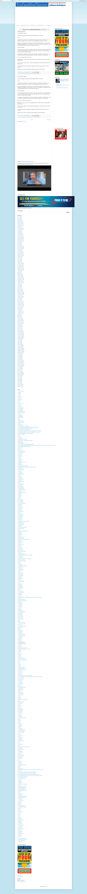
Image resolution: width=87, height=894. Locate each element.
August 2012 (19, 308)
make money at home (21, 634)
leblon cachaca (20, 616)
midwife (19, 650)
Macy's (19, 628)
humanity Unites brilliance (22, 565)
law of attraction (20, 612)
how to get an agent (21, 559)
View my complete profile (21, 881)
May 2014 (19, 286)
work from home (20, 833)
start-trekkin (20, 781)
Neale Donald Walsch (21, 667)
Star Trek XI (20, 779)
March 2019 (19, 245)
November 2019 (20, 238)
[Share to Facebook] (37, 72)
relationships (20, 726)
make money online (21, 635)
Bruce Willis (20, 453)
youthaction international (22, 839)
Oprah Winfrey (20, 692)
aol (18, 418)
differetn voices (20, 506)
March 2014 (19, 289)
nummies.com (20, 682)
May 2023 (19, 219)
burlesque (20, 456)
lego (19, 620)
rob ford (19, 734)
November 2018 (20, 248)
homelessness (20, 556)
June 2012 (19, 310)
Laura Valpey (20, 610)
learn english (20, 615)
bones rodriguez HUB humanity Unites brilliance (26, 444)
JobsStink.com (33, 25)
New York (19, 673)
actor (19, 398)
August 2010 (19, 324)
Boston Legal (20, 447)
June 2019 (19, 242)
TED (19, 792)
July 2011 (19, 314)
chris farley (20, 477)
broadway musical (21, 452)
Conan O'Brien (20, 486)
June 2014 (19, 285)
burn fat (19, 457)
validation (19, 821)
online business (20, 688)
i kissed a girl (20, 568)
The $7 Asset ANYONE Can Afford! (61, 87)
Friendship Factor (21, 528)
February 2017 (19, 263)
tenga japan (20, 793)
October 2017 (19, 254)
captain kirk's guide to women (23, 465)
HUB (19, 562)
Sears (19, 745)
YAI (18, 837)
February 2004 (19, 384)
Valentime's (20, 817)
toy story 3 (20, 808)
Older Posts (49, 119)
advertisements (20, 403)
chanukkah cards (21, 474)
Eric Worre (20, 518)
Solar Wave (20, 763)
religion (19, 727)
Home (18, 25)
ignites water (20, 570)
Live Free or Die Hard (21, 623)
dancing (19, 497)
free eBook (20, 526)
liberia (19, 621)
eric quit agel (20, 517)
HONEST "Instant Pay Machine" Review (25, 161)
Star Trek (19, 770)
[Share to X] (36, 72)
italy (19, 582)
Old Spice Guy (20, 686)
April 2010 (19, 328)
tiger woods (20, 803)
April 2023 (19, 220)
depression (20, 504)
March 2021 (19, 227)
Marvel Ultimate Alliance (29, 73)
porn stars (20, 708)
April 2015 (19, 273)
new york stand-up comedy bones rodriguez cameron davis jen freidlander (30, 676)
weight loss (20, 827)
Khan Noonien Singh (21, 599)
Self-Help (39, 73)
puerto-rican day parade (22, 717)
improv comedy (20, 573)
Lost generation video (21, 626)
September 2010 (20, 322)
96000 (19, 393)
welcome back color (21, 828)
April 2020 (19, 232)
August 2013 (19, 297)
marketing (20, 639)
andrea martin (20, 415)
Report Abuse (20, 876)
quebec (19, 720)
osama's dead (20, 694)
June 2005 (19, 381)
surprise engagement (21, 788)
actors (19, 400)
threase (19, 802)
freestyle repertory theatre (22, 527)
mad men (19, 629)
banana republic (21, 422)
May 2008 (19, 356)
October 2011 (19, 313)
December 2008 (20, 348)
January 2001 (19, 386)
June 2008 (19, 355)
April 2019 (19, 244)
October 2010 (19, 321)
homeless (19, 552)
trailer (19, 809)
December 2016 (20, 266)
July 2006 (19, 377)
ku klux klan (20, 604)
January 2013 (19, 303)
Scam (19, 741)
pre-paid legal (20, 709)
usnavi (19, 816)
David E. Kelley (20, 500)
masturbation (20, 644)
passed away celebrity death (23, 699)
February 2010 (19, 331)
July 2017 (19, 257)
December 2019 (20, 237)
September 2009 (20, 337)
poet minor (20, 705)
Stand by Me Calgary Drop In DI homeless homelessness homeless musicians (30, 769)
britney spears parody (21, 451)
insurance (20, 580)
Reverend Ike (20, 728)
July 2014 (19, 284)
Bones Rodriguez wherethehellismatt (24, 446)
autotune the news (21, 421)
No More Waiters (41, 25)
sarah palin (20, 739)
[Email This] (34, 72)
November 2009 (20, 334)
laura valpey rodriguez (22, 611)
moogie (19, 655)
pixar (19, 704)
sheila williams (20, 756)
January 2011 (19, 319)
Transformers (20, 811)
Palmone (19, 697)
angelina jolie (20, 416)
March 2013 (19, 301)
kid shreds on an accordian (22, 600)
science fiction (20, 744)
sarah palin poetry (21, 740)
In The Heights (20, 575)
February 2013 (19, 302)
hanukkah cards (20, 541)
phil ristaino (20, 703)
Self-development (35, 73)
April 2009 (19, 343)
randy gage (20, 723)
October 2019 (19, 239)
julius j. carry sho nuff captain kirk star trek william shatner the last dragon (30, 597)
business (19, 458)
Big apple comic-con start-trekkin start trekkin (25, 440)
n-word (19, 664)
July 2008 (19, 354)
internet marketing (21, 581)
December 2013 (20, 292)
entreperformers (20, 515)
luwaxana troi (20, 627)
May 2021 (19, 226)
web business (20, 826)
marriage (19, 640)
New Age (19, 670)
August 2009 (19, 338)
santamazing (20, 738)
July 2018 (19, 250)
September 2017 (20, 255)
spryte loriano (20, 768)
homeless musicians (21, 553)
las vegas (19, 608)
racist (19, 722)
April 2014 (19, 287)
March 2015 (19, 274)
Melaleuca (20, 646)
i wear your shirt (20, 569)
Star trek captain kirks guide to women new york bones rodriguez (28, 774)
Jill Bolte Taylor (20, 591)
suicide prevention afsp (22, 786)
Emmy (19, 512)
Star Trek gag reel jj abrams (22, 776)
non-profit (19, 680)
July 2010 (19, 325)
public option (20, 716)
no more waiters (20, 679)
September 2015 (20, 269)
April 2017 (19, 261)
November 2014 (20, 279)
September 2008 (20, 351)
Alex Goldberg (20, 409)
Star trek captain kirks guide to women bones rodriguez (27, 773)
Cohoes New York (21, 481)
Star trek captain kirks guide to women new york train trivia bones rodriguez (30, 775)
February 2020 (19, 234)
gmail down (20, 532)
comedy (19, 482)
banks (19, 423)
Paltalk (19, 698)
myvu (19, 663)
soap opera (20, 761)
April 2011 (19, 316)
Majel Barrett (20, 632)
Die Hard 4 (20, 505)
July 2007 (19, 367)
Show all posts (43, 29)
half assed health (21, 538)
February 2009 (19, 345)
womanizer (20, 832)
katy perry (19, 598)
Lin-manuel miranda (21, 622)
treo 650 (19, 814)
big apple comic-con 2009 (22, 439)
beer (19, 435)
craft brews (20, 494)
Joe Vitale (20, 594)
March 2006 (19, 380)
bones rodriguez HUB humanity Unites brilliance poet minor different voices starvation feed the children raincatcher (36, 445)
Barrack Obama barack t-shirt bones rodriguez (25, 433)
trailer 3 (19, 810)
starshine (19, 780)
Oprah (19, 691)
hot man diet (20, 557)
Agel (19, 404)
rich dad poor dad (21, 732)
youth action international (22, 838)
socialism (19, 762)
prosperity (20, 715)
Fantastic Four (20, 522)
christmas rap (20, 480)
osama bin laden (21, 693)
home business (20, 550)
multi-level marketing (21, 658)
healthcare (20, 545)
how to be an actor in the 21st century (24, 558)
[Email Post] (32, 72)
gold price (20, 533)
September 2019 (20, 240)
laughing (19, 609)
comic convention (21, 483)
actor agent (20, 399)
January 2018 (19, 251)
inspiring (19, 579)
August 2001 (19, 385)
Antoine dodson (20, 417)
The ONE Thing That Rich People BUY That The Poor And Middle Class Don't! (64, 80)
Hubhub (19, 563)
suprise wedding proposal (22, 787)
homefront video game (22, 551)
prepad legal (20, 710)
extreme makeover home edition (23, 521)
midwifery (19, 651)
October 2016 (19, 267)
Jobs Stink (20, 593)
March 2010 (19, 330)
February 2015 (19, 275)
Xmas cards (20, 835)
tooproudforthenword (21, 805)
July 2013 (19, 298)
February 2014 (19, 290)
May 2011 (19, 315)
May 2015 (19, 272)
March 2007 (19, 372)
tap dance (20, 791)
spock (19, 767)
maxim (19, 645)
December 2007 (20, 362)
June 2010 (19, 326)
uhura (19, 815)
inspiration (20, 576)
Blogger (45, 886)
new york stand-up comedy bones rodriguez (25, 675)
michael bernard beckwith (22, 647)
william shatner (20, 831)
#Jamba (19, 392)
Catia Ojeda (20, 471)
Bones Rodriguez (22, 73)
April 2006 (19, 379)
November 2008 (20, 349)
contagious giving (21, 488)
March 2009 (19, 344)
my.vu (19, 662)
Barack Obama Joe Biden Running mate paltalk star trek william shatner (29, 430)
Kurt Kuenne (20, 605)
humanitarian (20, 564)
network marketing (21, 668)
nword (19, 685)
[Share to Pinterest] (38, 72)
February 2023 (19, 222)
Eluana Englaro (20, 511)
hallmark (19, 540)
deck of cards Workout (21, 503)
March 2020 (19, 233)
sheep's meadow (21, 755)
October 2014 (19, 280)
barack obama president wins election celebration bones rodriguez (29, 432)
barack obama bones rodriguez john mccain (25, 428)
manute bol (20, 638)
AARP (19, 394)
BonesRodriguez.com (25, 25)
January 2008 (19, 361)
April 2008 (19, 357)
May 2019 (19, 243)
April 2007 (19, 371)
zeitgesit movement (21, 840)
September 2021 (20, 225)
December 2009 (20, 333)
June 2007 (19, 368)
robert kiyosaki (20, 735)
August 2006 (19, 375)
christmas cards (20, 479)
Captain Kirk (20, 464)
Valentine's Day (20, 820)
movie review (20, 657)
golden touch (20, 534)
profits (19, 714)
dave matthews (20, 499)
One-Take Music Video (22, 687)
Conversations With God (22, 492)
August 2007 (19, 366)
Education (20, 510)
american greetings (21, 412)
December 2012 (20, 304)
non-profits (20, 681)
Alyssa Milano (20, 410)
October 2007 (19, 363)
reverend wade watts (21, 729)
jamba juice (20, 585)
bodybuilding (20, 441)
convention (20, 491)
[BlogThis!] (35, 72)
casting (19, 470)
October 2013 (19, 295)
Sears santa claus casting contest (23, 746)
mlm (19, 652)
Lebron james (20, 617)
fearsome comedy (21, 523)
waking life (20, 822)
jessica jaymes (20, 587)
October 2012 (19, 307)
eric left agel (20, 516)
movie (19, 656)
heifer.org (19, 546)
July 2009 (19, 339)
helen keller (20, 547)
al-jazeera (20, 406)
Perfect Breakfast (21, 702)
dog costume (20, 509)
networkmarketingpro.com (22, 669)
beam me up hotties (21, 434)
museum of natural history (22, 659)
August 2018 (19, 249)
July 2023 (19, 216)
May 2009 (19, 342)
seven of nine (20, 752)
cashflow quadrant (21, 469)
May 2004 (19, 383)
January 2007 (19, 374)
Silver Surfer (20, 758)
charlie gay (20, 476)
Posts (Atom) (24, 121)
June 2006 (19, 378)
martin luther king (21, 641)
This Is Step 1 (48, 25)
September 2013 (20, 296)
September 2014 (20, 281)
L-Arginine (20, 606)
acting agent (20, 397)
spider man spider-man (22, 764)
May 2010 (19, 327)
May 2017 (19, 260)
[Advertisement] (43, 15)
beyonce (19, 436)
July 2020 (19, 231)
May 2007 (19, 369)
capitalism (20, 463)
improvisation (20, 574)
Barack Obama (20, 424)
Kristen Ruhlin (20, 603)
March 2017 (19, 262)
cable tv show (20, 459)
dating (19, 498)
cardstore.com (20, 468)
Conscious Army (21, 487)
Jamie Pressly (20, 586)
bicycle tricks (20, 438)
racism (19, 721)
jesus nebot (20, 588)
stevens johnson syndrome (22, 784)
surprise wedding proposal (22, 790)
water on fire (20, 823)
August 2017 (19, 256)
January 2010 (19, 332)
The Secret (20, 798)
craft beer (19, 493)
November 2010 (20, 320)
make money (20, 633)
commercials (20, 485)
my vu (19, 661)
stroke (19, 785)
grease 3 (19, 535)
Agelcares (20, 405)
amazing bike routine (21, 411)
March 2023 (19, 221)
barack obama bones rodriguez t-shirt (24, 429)
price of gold (20, 711)
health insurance (21, 544)
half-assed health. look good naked (24, 539)
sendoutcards (20, 751)
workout (19, 834)
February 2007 (19, 373)
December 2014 (20, 278)
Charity (19, 475)
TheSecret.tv (20, 799)
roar (19, 733)
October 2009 (19, 336)
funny (19, 529)
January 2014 (19, 291)
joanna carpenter (21, 592)
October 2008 (19, 350)
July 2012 (19, 309)
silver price (20, 757)
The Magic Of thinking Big (22, 796)
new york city (20, 674)
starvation (19, 782)
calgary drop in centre (21, 462)
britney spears (20, 450)
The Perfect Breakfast (21, 797)
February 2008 (19, 360)
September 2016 (20, 268)
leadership (20, 614)
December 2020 (20, 228)
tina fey (19, 804)
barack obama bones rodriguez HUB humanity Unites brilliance (28, 427)
